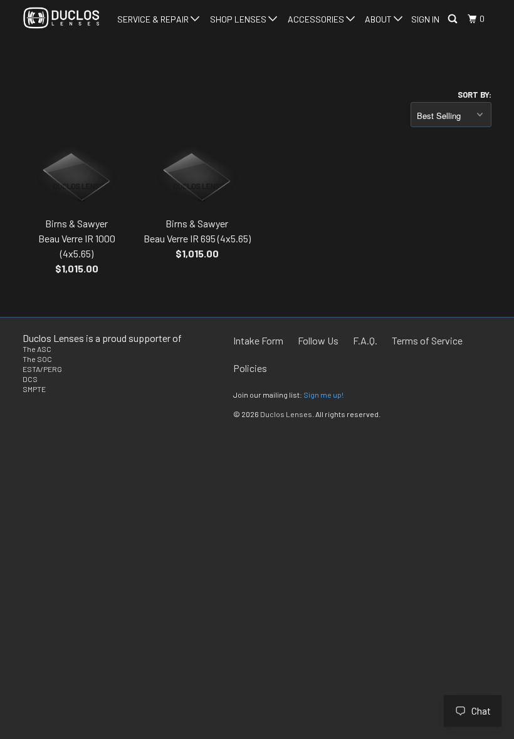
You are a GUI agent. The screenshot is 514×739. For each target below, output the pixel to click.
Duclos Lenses (286, 414)
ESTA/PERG (42, 368)
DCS (30, 379)
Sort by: (474, 95)
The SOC (37, 358)
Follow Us (318, 340)
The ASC (37, 348)
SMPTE (34, 389)
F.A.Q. (365, 340)
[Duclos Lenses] (61, 18)
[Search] (453, 19)
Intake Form (258, 340)
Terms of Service (427, 340)
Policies (250, 368)
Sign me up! (323, 394)
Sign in (425, 19)
